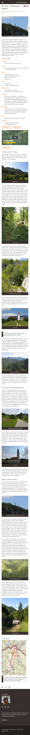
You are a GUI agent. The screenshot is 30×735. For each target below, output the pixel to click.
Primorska (12, 11)
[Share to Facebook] (9, 687)
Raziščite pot (6, 147)
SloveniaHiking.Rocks (21, 2)
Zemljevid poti (16, 127)
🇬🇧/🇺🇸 (25, 6)
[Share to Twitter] (2, 687)
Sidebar (28, 28)
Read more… (5, 719)
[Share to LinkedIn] (6, 687)
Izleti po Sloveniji (5, 11)
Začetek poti (6, 127)
